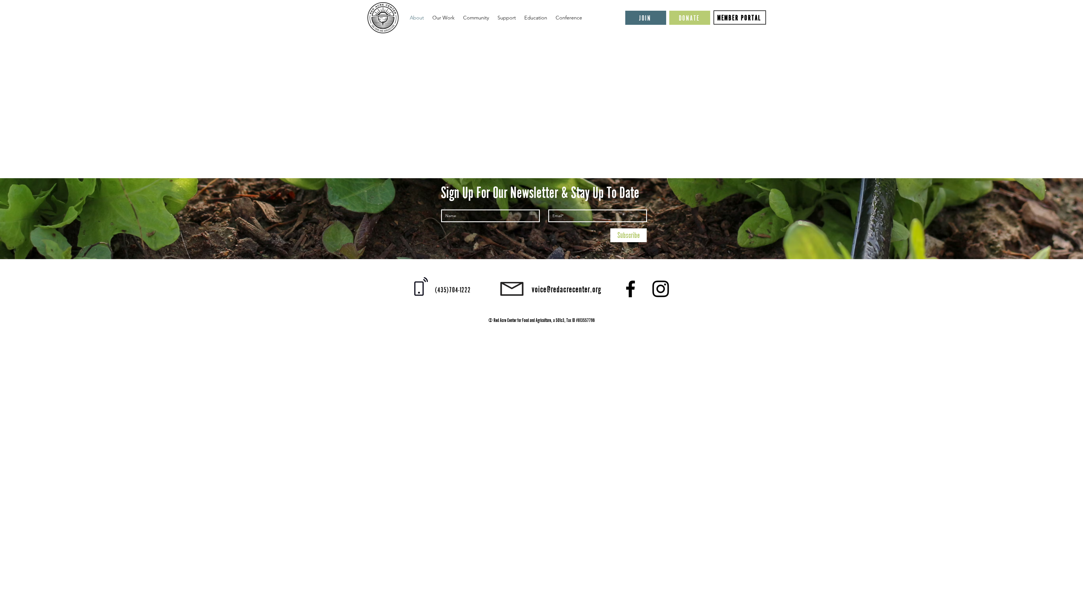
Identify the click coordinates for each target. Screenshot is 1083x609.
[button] (443, 18)
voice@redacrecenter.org (566, 289)
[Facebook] (630, 289)
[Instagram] (661, 289)
